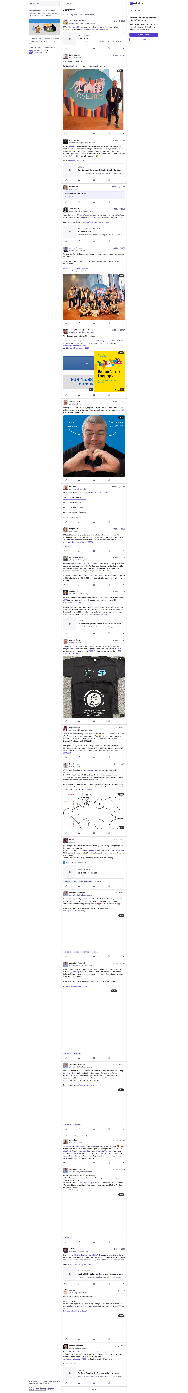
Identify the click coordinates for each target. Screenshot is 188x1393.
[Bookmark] (108, 48)
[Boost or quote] (79, 48)
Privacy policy (33, 1384)
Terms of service (44, 1384)
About (41, 1382)
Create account (143, 35)
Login (144, 40)
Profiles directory (54, 1382)
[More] (123, 48)
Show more (69, 197)
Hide (120, 71)
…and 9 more (97, 881)
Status (46, 1382)
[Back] (63, 4)
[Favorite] (94, 48)
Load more (94, 1389)
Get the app (43, 1388)
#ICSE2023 (73, 66)
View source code (40, 1390)
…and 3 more (95, 952)
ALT (91, 389)
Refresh (65, 517)
